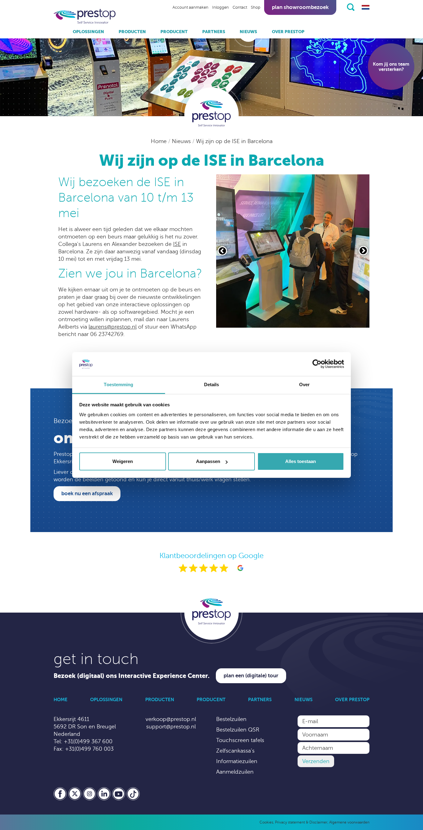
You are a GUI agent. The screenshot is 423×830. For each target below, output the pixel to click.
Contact (240, 7)
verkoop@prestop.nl (171, 719)
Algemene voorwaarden (349, 822)
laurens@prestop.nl (113, 327)
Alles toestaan (300, 461)
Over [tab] (304, 384)
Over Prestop (288, 31)
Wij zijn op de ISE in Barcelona (234, 141)
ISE (177, 244)
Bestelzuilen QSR (237, 730)
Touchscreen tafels (240, 740)
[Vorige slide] (222, 251)
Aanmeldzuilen (235, 772)
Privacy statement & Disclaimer (301, 822)
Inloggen (220, 7)
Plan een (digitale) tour (251, 676)
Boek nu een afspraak (87, 493)
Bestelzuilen (231, 719)
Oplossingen (88, 31)
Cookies (266, 822)
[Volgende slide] (363, 250)
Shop (255, 7)
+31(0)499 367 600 (88, 741)
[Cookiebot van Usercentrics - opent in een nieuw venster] (317, 364)
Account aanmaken (190, 7)
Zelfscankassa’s (235, 751)
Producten (132, 31)
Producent (174, 31)
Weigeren (122, 461)
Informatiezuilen (236, 761)
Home (159, 141)
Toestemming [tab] (118, 384)
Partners (213, 31)
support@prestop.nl (171, 726)
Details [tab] (211, 384)
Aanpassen (208, 461)
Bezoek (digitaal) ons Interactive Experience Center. (132, 675)
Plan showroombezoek (300, 7)
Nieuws (248, 31)
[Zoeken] (351, 7)
